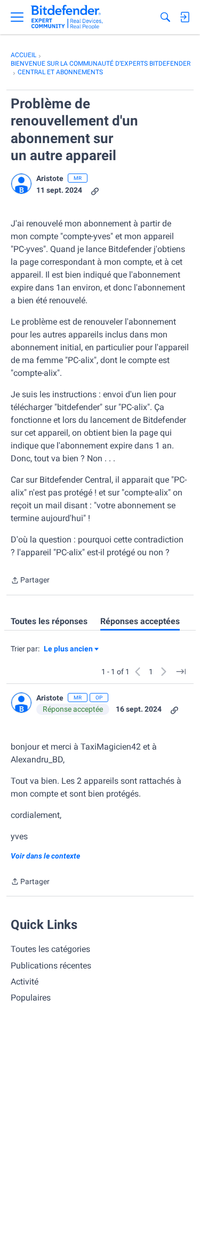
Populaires (31, 998)
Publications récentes (51, 965)
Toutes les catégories (50, 949)
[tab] (49, 621)
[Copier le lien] (95, 190)
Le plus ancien (68, 649)
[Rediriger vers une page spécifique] (180, 671)
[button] (21, 183)
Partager (30, 581)
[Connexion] (184, 17)
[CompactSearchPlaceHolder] (165, 17)
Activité (24, 982)
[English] (67, 17)
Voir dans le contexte (45, 856)
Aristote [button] (49, 178)
